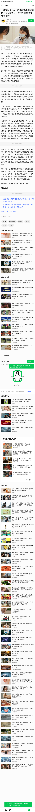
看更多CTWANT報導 (8, 211)
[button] (2, 810)
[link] (6, 810)
